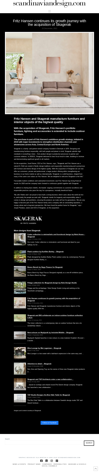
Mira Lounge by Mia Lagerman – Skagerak (44, 348)
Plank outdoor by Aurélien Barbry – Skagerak (45, 251)
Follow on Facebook (49, 423)
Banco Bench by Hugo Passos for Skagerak (45, 267)
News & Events (19, 464)
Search (7, 439)
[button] (49, 11)
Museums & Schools (77, 464)
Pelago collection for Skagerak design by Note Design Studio (52, 283)
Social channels (49, 466)
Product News (34, 464)
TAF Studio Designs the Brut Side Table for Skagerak (48, 395)
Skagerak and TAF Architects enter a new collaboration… (50, 379)
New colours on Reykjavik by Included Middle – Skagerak (50, 332)
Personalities (60, 464)
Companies (47, 464)
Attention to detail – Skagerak (39, 364)
